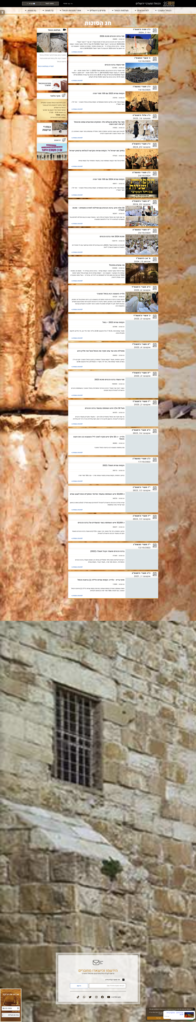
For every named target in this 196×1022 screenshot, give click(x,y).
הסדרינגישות (46, 128)
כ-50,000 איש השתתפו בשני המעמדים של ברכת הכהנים (101, 522)
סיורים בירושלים (98, 10)
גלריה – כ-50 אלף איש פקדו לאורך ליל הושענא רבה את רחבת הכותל (98, 437)
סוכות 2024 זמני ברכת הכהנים (112, 236)
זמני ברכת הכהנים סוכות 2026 (112, 36)
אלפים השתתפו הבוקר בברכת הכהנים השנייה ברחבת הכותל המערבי (100, 695)
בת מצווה (31, 10)
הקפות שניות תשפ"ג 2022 (113, 465)
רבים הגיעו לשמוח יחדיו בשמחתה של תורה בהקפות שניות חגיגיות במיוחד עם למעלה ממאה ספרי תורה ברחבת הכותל (97, 924)
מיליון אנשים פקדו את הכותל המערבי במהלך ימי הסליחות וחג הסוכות (99, 609)
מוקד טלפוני (55, 96)
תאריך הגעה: (15, 1005)
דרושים (57, 140)
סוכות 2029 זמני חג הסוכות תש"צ (110, 894)
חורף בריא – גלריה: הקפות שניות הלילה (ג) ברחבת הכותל (100, 579)
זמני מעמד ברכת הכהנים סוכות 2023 (109, 379)
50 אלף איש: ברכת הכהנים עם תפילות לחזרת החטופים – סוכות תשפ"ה (98, 208)
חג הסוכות (121, 39)
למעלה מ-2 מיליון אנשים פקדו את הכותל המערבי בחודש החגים (98, 951)
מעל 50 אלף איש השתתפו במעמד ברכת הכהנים (104, 408)
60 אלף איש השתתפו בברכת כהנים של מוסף (105, 1009)
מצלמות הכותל (121, 10)
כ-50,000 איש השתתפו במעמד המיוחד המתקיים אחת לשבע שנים (97, 494)
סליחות (116, 613)
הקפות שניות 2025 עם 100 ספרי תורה (108, 93)
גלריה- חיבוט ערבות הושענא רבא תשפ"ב (107, 637)
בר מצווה (49, 10)
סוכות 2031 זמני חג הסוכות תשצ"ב (110, 866)
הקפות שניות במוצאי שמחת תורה (110, 980)
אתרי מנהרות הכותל (71, 10)
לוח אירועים (143, 10)
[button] (2, 990)
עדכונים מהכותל (144, 16)
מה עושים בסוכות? (116, 265)
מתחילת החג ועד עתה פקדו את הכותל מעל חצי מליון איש (100, 351)
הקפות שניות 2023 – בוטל (113, 322)
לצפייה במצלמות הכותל (46, 66)
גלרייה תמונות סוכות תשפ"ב (113, 751)
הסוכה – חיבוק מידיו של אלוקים (111, 780)
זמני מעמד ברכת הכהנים (114, 64)
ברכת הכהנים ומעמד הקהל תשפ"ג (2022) (107, 551)
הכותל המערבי (164, 10)
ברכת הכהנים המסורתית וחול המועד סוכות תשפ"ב (104, 723)
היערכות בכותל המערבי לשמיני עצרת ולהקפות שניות (102, 665)
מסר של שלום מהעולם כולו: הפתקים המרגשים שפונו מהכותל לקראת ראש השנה (99, 123)
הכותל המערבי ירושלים (148, 4)
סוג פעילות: (16, 1011)
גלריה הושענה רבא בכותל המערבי (110, 293)
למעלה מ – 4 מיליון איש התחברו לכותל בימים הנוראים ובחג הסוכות (100, 809)
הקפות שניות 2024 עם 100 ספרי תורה (108, 179)
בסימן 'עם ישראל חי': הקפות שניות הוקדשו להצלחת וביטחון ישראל (96, 150)
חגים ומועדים (134, 16)
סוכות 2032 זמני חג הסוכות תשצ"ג (110, 837)
